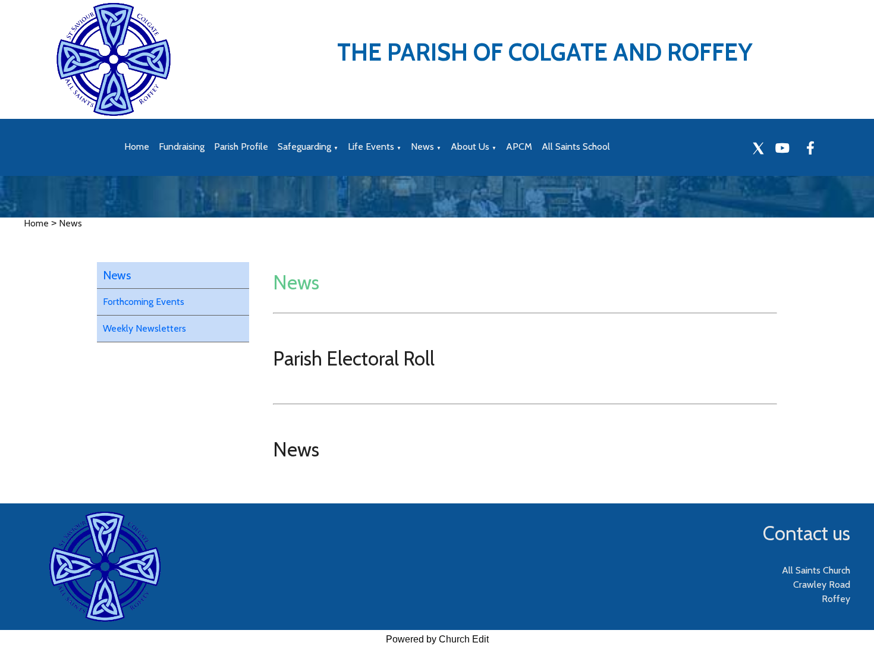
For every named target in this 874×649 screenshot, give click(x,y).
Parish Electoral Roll (354, 358)
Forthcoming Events (143, 301)
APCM (519, 146)
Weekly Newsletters (144, 328)
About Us (470, 146)
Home (136, 146)
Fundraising (182, 146)
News (422, 146)
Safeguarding (304, 146)
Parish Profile (241, 146)
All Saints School (576, 146)
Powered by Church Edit (437, 639)
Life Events (371, 146)
